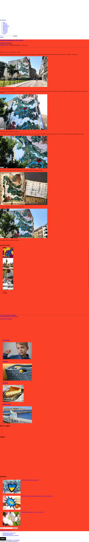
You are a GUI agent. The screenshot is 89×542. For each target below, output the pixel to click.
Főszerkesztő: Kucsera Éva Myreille (11, 535)
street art (13, 291)
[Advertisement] (41, 9)
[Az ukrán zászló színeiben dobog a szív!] (12, 487)
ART (9, 293)
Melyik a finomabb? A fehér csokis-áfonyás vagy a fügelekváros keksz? (37, 496)
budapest (9, 291)
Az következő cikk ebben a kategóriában (9, 316)
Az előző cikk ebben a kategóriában (8, 315)
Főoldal (1, 37)
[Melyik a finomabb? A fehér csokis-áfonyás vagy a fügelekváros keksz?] (12, 503)
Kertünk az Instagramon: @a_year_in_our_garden (32, 512)
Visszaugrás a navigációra (5, 42)
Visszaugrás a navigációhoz (6, 318)
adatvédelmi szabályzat (8, 534)
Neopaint (17, 88)
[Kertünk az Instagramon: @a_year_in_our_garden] (12, 519)
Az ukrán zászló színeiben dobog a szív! (30, 480)
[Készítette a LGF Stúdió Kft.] (13, 540)
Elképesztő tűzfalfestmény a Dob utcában (11, 40)
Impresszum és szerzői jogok (9, 532)
